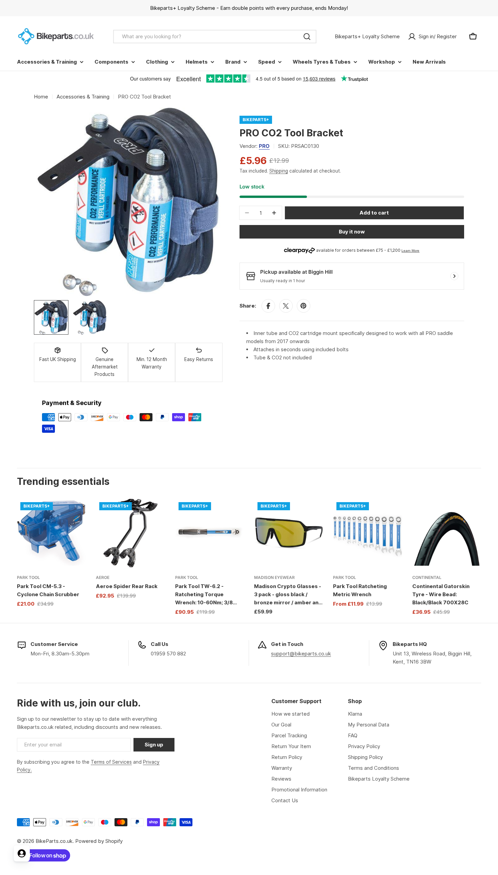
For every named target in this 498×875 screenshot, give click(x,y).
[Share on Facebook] (268, 306)
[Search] (307, 36)
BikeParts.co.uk (54, 841)
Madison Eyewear (274, 577)
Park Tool (28, 577)
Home (41, 96)
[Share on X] (286, 306)
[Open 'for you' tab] (22, 853)
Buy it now (352, 231)
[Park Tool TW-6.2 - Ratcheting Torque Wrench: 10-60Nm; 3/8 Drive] (209, 533)
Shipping (278, 171)
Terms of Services (111, 762)
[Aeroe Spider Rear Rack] (130, 533)
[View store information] (454, 276)
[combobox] (214, 36)
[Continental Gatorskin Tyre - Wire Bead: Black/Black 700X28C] (446, 533)
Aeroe (102, 577)
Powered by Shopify (99, 841)
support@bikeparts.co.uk (301, 653)
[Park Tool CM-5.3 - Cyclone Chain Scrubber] (51, 533)
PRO (264, 146)
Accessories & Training (83, 96)
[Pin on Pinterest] (303, 306)
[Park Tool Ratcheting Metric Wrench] (367, 533)
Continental (426, 577)
